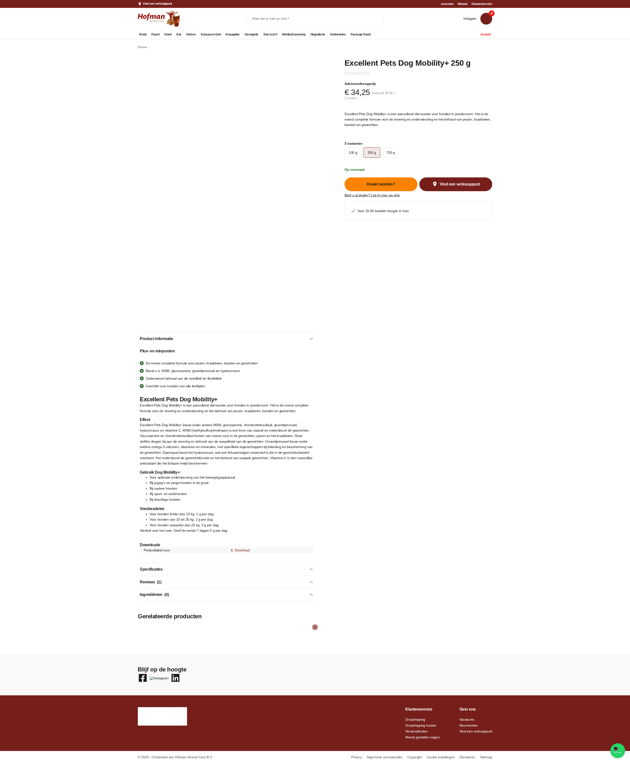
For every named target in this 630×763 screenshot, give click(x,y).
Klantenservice (482, 4)
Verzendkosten (416, 731)
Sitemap (486, 757)
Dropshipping (415, 719)
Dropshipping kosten (420, 725)
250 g (372, 153)
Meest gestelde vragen (422, 737)
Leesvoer (447, 4)
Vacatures (466, 719)
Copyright (415, 757)
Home (142, 47)
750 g (390, 153)
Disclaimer (467, 757)
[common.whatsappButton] (617, 750)
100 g (353, 153)
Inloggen (469, 18)
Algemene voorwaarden (385, 757)
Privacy (357, 757)
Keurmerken (468, 725)
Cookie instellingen (441, 757)
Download (242, 550)
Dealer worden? (381, 184)
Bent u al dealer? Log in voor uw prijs (372, 195)
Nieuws (463, 4)
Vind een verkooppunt (157, 3)
